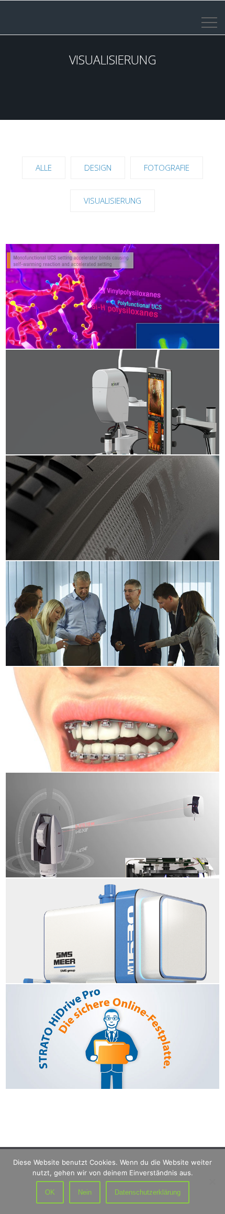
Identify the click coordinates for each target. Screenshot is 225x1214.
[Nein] (212, 1181)
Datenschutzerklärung (148, 1192)
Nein (85, 1192)
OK (50, 1192)
